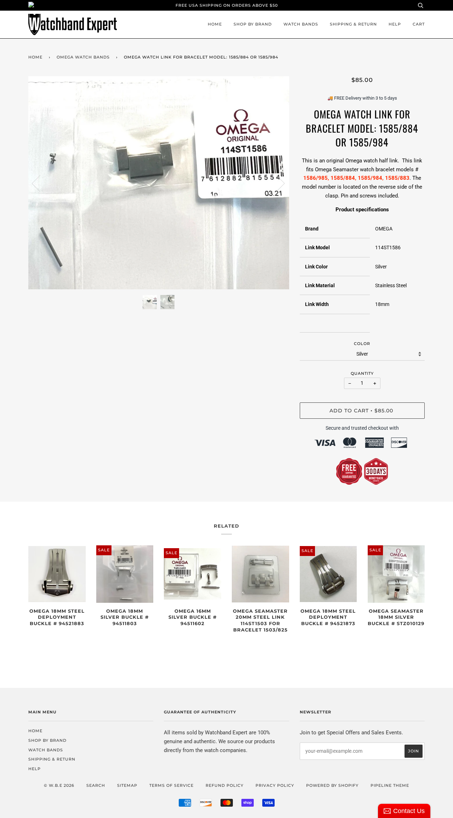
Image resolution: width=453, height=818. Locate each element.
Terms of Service (171, 785)
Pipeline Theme (390, 785)
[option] (158, 183)
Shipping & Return (353, 24)
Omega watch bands (83, 57)
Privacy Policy (275, 785)
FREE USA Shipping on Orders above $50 (227, 5)
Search (95, 785)
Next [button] (276, 183)
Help (395, 24)
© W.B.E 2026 (59, 785)
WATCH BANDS (300, 24)
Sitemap (127, 785)
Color (362, 343)
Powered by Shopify (332, 785)
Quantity (362, 373)
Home (215, 24)
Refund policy (224, 785)
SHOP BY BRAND (253, 24)
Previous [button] (40, 183)
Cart (419, 24)
